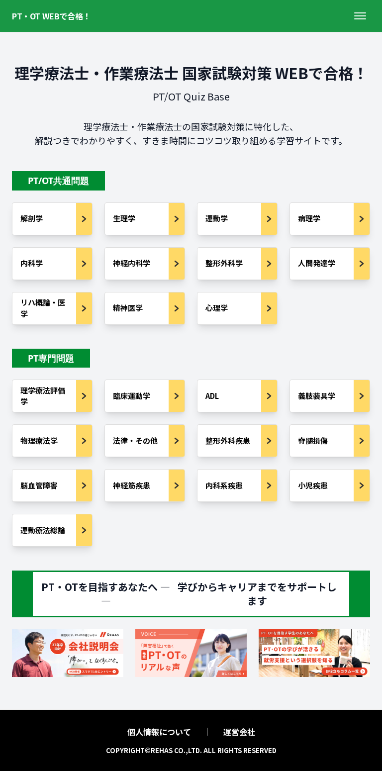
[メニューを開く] (360, 16)
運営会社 (239, 732)
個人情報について (159, 732)
